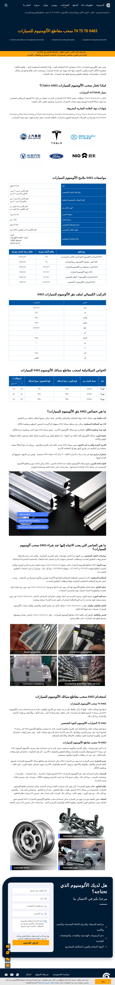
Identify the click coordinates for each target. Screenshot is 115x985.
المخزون (32, 52)
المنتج (75, 5)
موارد (45, 5)
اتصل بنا (27, 5)
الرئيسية (100, 5)
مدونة (37, 5)
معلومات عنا (87, 5)
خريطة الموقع (42, 974)
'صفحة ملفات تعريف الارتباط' (49, 982)
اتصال (28, 974)
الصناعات (64, 5)
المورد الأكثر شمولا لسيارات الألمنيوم (74, 12)
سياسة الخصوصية (61, 974)
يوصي (54, 5)
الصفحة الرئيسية (102, 12)
